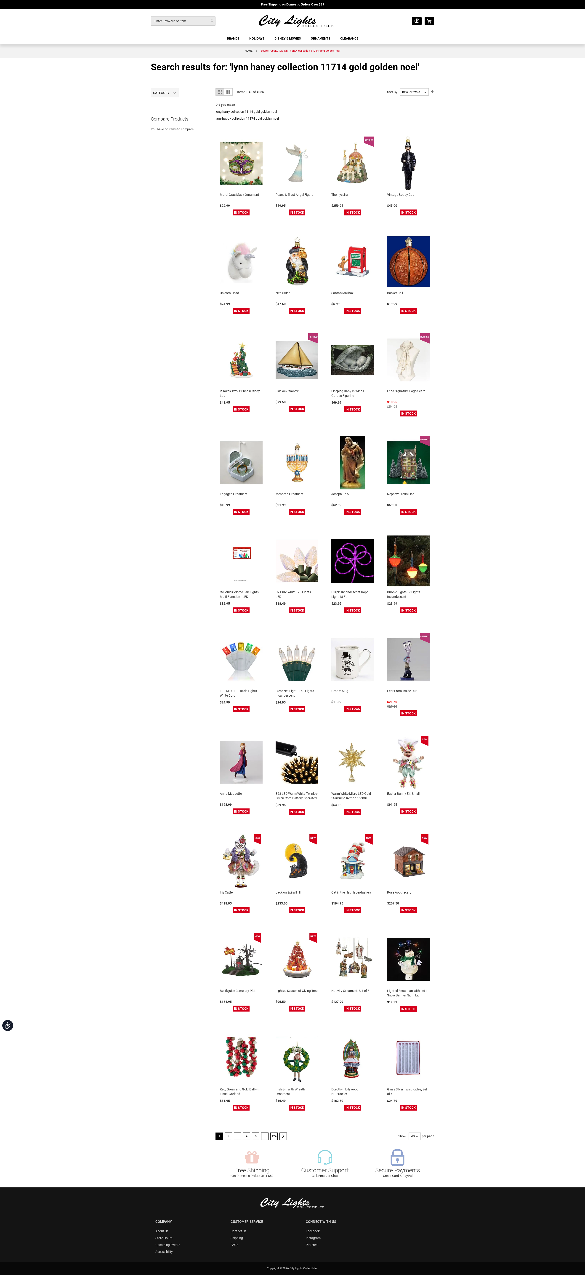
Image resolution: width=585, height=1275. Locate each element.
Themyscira (339, 194)
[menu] (292, 39)
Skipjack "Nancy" (287, 391)
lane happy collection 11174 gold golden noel (247, 118)
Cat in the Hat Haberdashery (351, 892)
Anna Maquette (231, 793)
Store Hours (163, 1238)
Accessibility (164, 1252)
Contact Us (238, 1231)
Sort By (392, 92)
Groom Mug (339, 691)
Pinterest (312, 1245)
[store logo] (296, 21)
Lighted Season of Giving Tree (296, 991)
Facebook (313, 1231)
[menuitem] (233, 39)
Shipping (237, 1238)
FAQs (234, 1245)
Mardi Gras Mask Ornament (239, 194)
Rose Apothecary (399, 892)
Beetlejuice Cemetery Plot (237, 991)
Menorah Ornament (289, 494)
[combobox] (183, 21)
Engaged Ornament (233, 494)
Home (249, 50)
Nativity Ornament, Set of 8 (350, 991)
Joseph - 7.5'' (340, 494)
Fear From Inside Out (402, 691)
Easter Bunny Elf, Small (403, 793)
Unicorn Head (229, 293)
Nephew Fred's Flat (400, 494)
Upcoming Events (167, 1245)
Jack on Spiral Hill (288, 892)
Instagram (313, 1238)
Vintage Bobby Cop (400, 194)
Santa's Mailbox (342, 293)
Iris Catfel (226, 892)
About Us (161, 1231)
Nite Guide (283, 293)
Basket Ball (395, 293)
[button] (417, 21)
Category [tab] (161, 93)
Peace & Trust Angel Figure (294, 194)
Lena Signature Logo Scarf (406, 391)
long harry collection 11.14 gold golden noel (246, 111)
